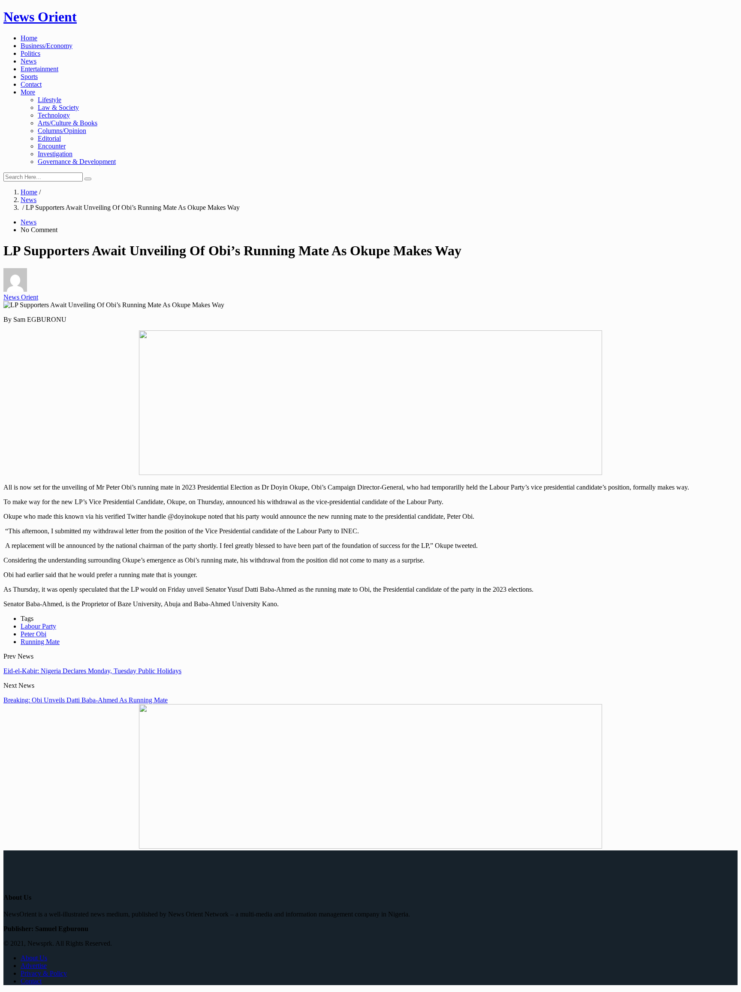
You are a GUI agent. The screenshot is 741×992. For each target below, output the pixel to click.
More (28, 92)
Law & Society (58, 107)
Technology (54, 115)
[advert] (370, 472)
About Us (34, 958)
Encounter (52, 146)
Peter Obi (33, 634)
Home (29, 38)
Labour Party (38, 626)
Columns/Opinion (62, 130)
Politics (30, 53)
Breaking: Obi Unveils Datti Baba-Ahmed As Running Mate (85, 700)
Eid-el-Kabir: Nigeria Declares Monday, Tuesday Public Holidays (92, 670)
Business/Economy (46, 45)
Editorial (49, 138)
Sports (29, 76)
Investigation (55, 153)
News (28, 61)
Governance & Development (77, 161)
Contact (31, 84)
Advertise (34, 965)
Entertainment (39, 69)
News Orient (40, 16)
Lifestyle (49, 99)
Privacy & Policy (44, 973)
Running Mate (40, 641)
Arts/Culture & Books (67, 123)
